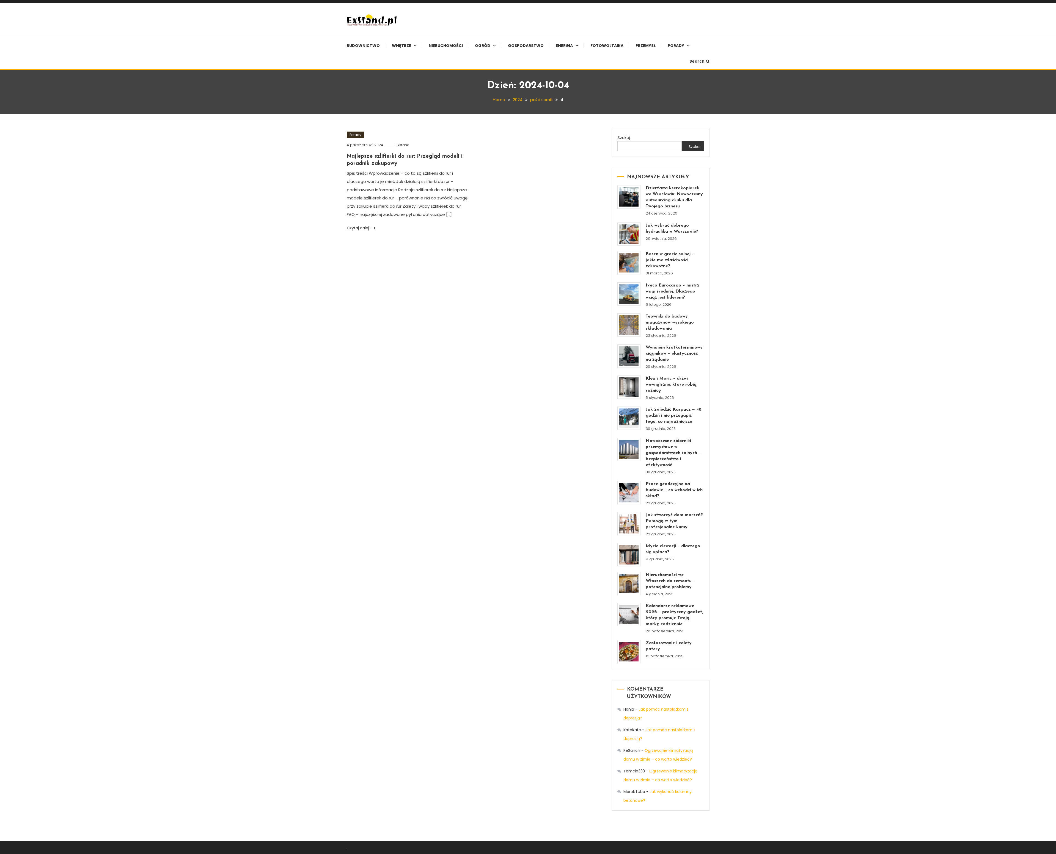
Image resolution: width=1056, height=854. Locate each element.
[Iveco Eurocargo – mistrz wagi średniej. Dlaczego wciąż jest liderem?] (629, 294)
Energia (564, 45)
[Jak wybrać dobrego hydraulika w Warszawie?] (629, 234)
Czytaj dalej (358, 228)
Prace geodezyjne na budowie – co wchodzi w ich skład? (674, 490)
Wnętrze (401, 45)
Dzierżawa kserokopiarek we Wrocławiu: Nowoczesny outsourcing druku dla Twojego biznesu (674, 197)
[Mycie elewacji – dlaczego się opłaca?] (629, 554)
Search (697, 61)
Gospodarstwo (526, 45)
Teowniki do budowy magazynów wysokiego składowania (670, 322)
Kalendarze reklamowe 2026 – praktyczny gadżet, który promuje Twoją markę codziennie (674, 615)
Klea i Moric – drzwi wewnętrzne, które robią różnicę (671, 384)
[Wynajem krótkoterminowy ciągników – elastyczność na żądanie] (629, 356)
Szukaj (623, 137)
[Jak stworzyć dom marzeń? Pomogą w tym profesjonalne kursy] (629, 523)
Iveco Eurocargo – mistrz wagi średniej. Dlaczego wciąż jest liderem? (672, 291)
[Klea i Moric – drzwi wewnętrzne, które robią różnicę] (629, 387)
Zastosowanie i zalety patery (669, 646)
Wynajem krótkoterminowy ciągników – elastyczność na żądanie (674, 353)
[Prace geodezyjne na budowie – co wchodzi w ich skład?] (629, 492)
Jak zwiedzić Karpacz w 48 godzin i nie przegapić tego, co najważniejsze (674, 415)
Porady (676, 45)
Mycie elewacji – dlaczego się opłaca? (673, 549)
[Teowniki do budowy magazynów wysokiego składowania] (629, 325)
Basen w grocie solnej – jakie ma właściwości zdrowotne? (670, 260)
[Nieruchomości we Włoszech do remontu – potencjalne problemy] (629, 583)
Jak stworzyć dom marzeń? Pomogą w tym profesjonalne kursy (674, 521)
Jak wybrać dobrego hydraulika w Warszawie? (672, 228)
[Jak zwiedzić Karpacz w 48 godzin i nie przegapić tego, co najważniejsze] (629, 418)
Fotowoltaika (606, 45)
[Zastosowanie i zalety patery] (629, 651)
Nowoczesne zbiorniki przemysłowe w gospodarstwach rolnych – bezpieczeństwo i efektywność (673, 453)
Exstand (402, 145)
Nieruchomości (446, 45)
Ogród (482, 45)
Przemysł (646, 45)
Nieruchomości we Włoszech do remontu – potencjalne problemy (670, 581)
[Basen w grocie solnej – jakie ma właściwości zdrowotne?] (629, 262)
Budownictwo (363, 45)
